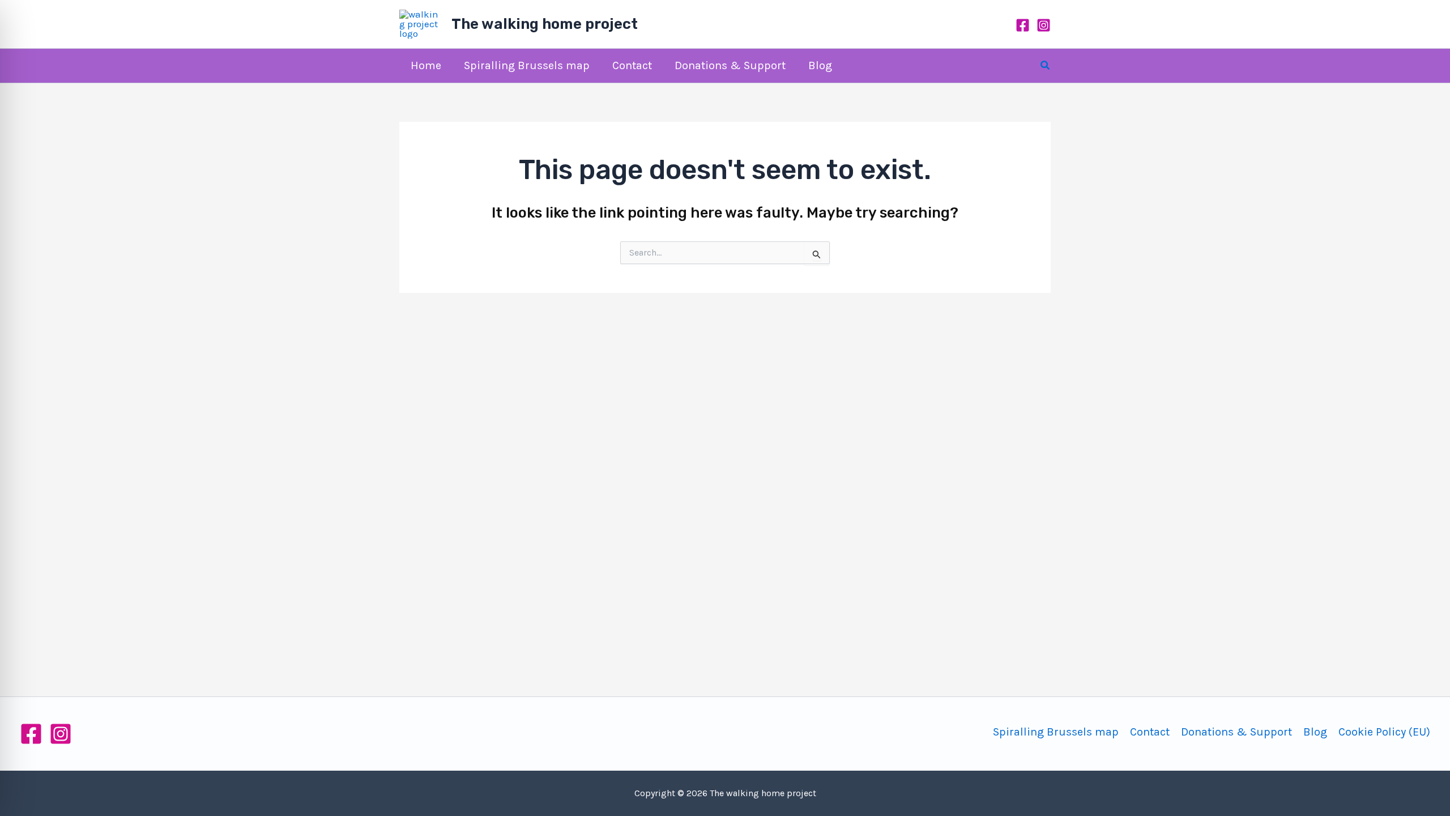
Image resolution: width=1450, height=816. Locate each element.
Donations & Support (1236, 731)
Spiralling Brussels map (1056, 731)
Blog (1315, 731)
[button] (1045, 65)
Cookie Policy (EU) (1384, 731)
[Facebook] (1023, 25)
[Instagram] (1044, 25)
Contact (1150, 731)
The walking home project (544, 24)
